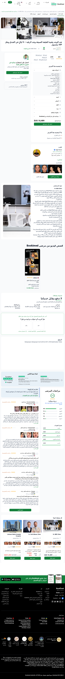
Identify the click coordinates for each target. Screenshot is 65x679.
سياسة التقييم (6, 595)
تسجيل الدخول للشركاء (17, 593)
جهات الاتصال (39, 603)
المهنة (41, 601)
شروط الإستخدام (5, 591)
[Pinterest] (52, 602)
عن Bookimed (39, 591)
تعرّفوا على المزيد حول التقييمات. (30, 395)
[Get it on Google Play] (6, 579)
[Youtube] (57, 602)
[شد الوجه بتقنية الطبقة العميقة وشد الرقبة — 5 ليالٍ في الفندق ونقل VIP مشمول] (52, 526)
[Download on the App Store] (16, 579)
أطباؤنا (40, 595)
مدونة (48, 595)
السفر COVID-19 (5, 601)
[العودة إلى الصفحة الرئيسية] (60, 4)
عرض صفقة (52, 558)
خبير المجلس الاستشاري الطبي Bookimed (33, 597)
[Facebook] (63, 602)
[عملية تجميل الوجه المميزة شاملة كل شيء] (12, 526)
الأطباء (47, 593)
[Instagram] (60, 602)
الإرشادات (47, 597)
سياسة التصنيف (5, 599)
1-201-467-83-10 (18, 4)
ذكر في (62, 592)
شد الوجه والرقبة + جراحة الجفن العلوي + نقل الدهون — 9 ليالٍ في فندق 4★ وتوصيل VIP (33, 550)
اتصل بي (10, 2)
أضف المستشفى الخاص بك (16, 591)
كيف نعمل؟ (29, 3)
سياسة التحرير (6, 603)
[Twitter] (55, 602)
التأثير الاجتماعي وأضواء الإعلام (35, 599)
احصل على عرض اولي (47, 124)
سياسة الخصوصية (5, 593)
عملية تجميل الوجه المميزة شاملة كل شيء (13, 551)
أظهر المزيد (36, 423)
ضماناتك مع (46, 599)
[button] (62, 539)
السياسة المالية (5, 597)
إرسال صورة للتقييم (55, 176)
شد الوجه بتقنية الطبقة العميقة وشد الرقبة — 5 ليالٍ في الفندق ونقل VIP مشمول (53, 551)
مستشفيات (46, 591)
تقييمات (52, 58)
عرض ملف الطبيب (40, 176)
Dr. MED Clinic (30, 288)
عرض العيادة (27, 48)
